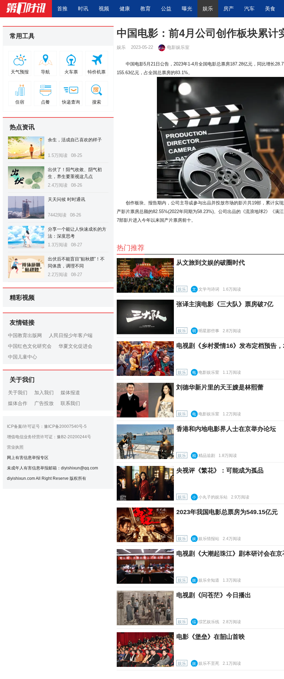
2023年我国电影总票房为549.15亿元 (227, 512)
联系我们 (70, 403)
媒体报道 (70, 392)
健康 (124, 8)
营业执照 (15, 447)
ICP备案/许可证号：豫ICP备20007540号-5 (47, 426)
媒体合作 (17, 403)
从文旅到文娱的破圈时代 (210, 262)
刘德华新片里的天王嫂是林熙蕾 (220, 387)
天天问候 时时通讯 (66, 199)
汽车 (249, 8)
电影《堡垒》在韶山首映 (210, 636)
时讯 (83, 8)
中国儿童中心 (22, 357)
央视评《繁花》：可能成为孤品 (220, 470)
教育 (145, 8)
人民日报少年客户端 (70, 335)
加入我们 (44, 392)
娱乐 (208, 8)
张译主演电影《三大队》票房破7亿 (224, 304)
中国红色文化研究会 (30, 346)
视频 (104, 8)
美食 (270, 8)
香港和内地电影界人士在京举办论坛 (226, 428)
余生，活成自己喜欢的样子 (75, 139)
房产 (228, 8)
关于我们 (17, 392)
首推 (62, 8)
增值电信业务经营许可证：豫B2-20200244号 (49, 436)
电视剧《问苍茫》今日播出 (213, 595)
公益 (166, 8)
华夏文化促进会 (75, 346)
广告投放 (44, 403)
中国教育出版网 (25, 335)
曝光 (187, 8)
